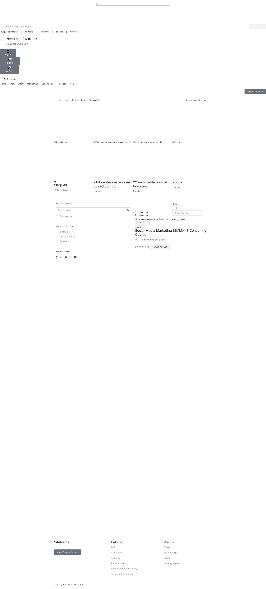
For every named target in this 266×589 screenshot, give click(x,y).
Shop (67, 100)
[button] (8, 53)
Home (60, 100)
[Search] (257, 26)
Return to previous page (197, 100)
